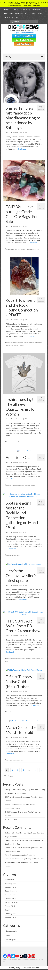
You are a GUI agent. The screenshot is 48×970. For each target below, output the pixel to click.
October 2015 (10, 899)
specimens (34, 658)
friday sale (14, 249)
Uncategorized (11, 940)
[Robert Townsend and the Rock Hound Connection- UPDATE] (24, 276)
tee (11, 711)
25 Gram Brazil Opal (12, 485)
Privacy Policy (14, 968)
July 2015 (8, 910)
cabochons (9, 658)
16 (35, 770)
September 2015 (11, 902)
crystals (15, 658)
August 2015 (10, 906)
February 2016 (10, 883)
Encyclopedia (11, 931)
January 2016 (10, 887)
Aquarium (21, 485)
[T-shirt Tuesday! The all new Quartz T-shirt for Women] (24, 373)
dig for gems (21, 658)
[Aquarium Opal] (24, 451)
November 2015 (11, 895)
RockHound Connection (13, 555)
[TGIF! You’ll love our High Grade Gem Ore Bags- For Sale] (24, 181)
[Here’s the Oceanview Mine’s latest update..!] (24, 564)
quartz (13, 441)
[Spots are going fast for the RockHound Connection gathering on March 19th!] (24, 495)
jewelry (28, 658)
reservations (19, 342)
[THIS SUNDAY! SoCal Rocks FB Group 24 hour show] (24, 613)
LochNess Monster (30, 485)
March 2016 (9, 880)
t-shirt (7, 711)
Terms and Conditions (30, 968)
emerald (16, 760)
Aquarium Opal (11, 819)
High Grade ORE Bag (24, 40)
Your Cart (11, 17)
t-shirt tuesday (20, 441)
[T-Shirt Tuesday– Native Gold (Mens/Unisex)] (24, 670)
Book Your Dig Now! (24, 36)
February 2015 (10, 914)
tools (38, 658)
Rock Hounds (20, 345)
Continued (22, 149)
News (20, 132)
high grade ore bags (23, 249)
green (21, 760)
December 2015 (11, 891)
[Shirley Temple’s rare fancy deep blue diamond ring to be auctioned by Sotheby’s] (24, 82)
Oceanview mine (35, 249)
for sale (8, 249)
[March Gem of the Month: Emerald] (24, 721)
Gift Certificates (24, 44)
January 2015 (10, 917)
